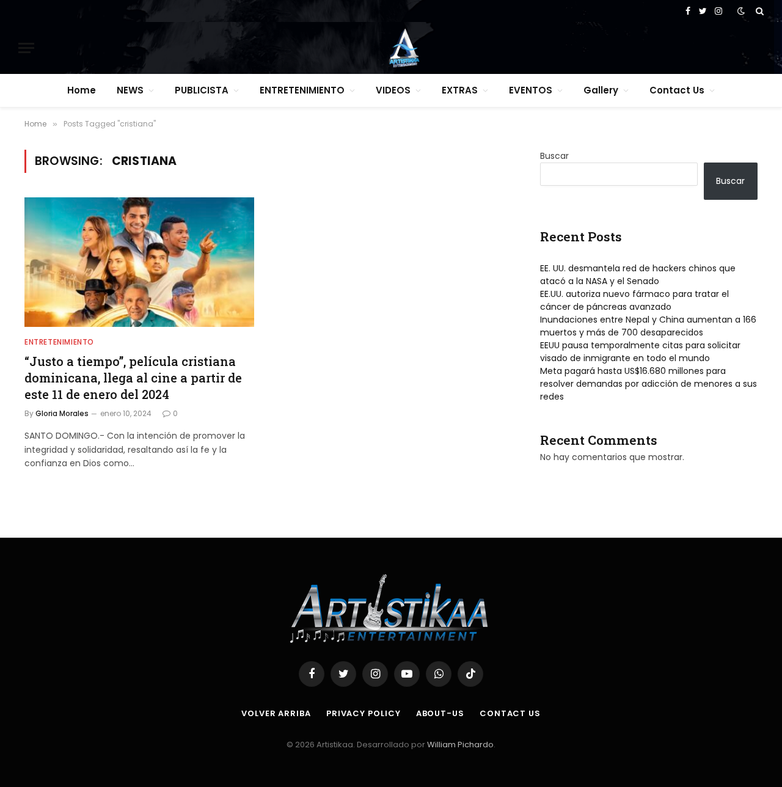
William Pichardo (460, 744)
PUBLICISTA (201, 90)
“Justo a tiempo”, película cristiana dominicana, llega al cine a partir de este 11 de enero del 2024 (133, 377)
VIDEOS (393, 90)
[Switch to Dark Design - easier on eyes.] (741, 11)
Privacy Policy (363, 713)
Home (81, 90)
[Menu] (26, 48)
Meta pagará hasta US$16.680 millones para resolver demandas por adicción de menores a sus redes (648, 384)
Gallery (600, 90)
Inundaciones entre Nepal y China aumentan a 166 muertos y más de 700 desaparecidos (648, 326)
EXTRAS (460, 90)
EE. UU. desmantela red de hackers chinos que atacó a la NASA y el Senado (638, 274)
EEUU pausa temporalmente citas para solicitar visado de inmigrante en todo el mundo (640, 351)
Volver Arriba (276, 713)
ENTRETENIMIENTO (302, 90)
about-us (440, 713)
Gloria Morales (62, 413)
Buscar (554, 156)
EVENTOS (530, 90)
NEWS (130, 90)
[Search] (758, 11)
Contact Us (676, 90)
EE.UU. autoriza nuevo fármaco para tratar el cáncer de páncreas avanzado (634, 300)
